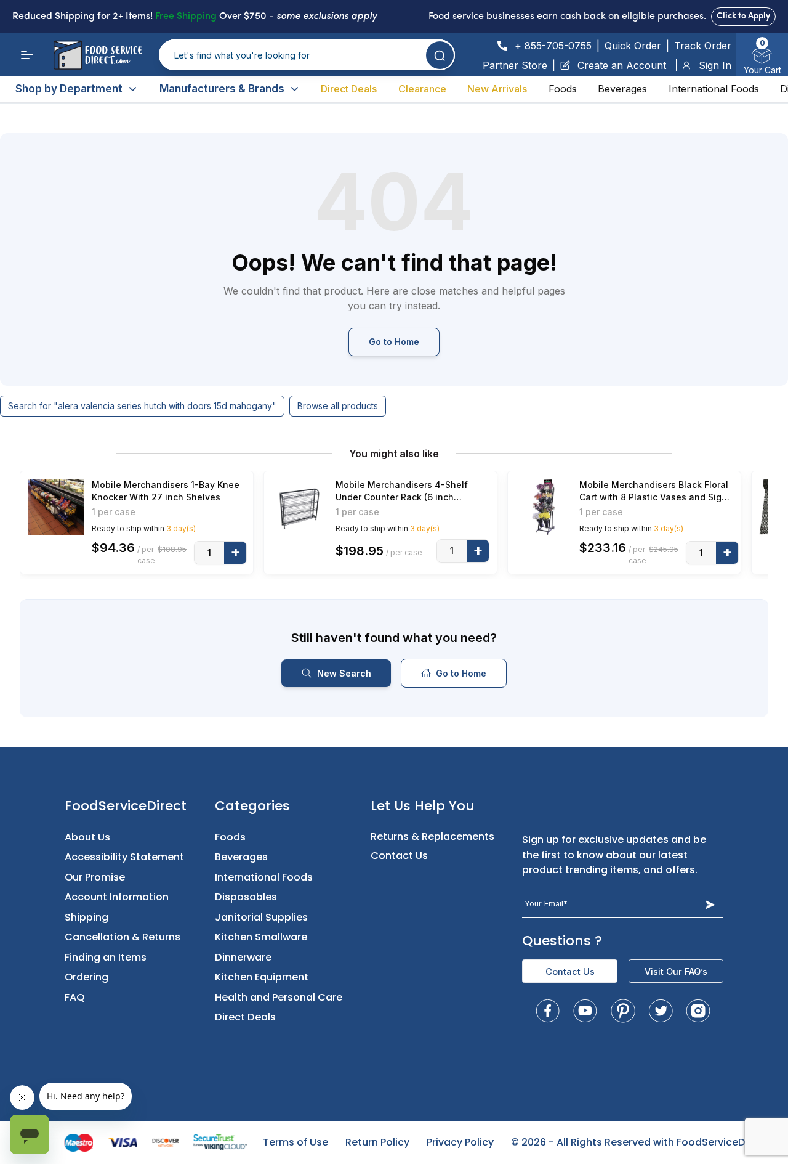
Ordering (86, 977)
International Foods (714, 89)
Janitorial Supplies (261, 917)
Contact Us (399, 856)
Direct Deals (349, 89)
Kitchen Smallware (261, 937)
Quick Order (633, 45)
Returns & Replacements (432, 836)
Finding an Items (106, 957)
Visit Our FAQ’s (676, 971)
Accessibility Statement (124, 857)
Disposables (246, 897)
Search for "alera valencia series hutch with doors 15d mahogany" (142, 406)
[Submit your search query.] (440, 55)
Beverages (622, 89)
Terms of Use (295, 1142)
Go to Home (394, 341)
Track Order (702, 45)
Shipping (86, 917)
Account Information (117, 897)
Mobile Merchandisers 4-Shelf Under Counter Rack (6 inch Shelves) (402, 491)
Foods (563, 89)
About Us (87, 837)
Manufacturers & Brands (221, 89)
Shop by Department (69, 89)
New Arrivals (497, 89)
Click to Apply (743, 16)
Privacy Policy (460, 1142)
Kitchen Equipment (261, 977)
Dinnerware (243, 957)
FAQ (75, 997)
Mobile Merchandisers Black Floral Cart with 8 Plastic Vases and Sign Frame (653, 491)
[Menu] (27, 55)
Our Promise (95, 877)
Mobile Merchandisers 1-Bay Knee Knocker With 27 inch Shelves (165, 490)
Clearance (422, 89)
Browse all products (337, 406)
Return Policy (377, 1142)
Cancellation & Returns (122, 937)
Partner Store (515, 65)
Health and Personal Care (278, 997)
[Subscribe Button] (710, 904)
